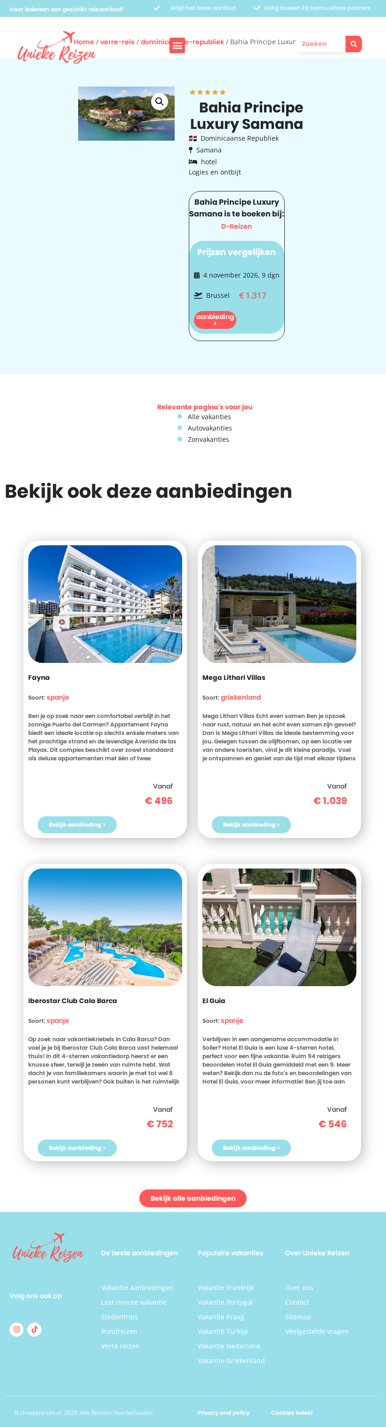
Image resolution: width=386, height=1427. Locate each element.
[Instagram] (16, 1330)
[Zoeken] (354, 44)
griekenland (241, 697)
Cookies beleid (292, 1413)
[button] (177, 45)
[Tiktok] (34, 1330)
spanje (58, 697)
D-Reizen (236, 226)
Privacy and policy (223, 1413)
